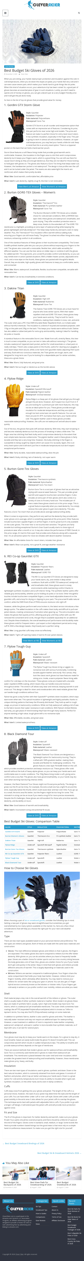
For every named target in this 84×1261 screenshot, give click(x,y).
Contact (54, 1206)
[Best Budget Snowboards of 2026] (68, 1168)
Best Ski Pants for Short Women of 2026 (74, 1211)
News (38, 1224)
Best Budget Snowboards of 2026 (66, 1183)
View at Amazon (48, 282)
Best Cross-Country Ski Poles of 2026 (74, 1241)
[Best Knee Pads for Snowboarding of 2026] (42, 1168)
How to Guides (41, 1213)
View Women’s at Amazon (54, 186)
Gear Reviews (9, 66)
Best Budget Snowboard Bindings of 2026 (23, 1143)
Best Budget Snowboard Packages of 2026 (74, 1227)
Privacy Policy (56, 1213)
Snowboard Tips (41, 1210)
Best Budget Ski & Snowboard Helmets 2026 (59, 1153)
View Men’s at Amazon (28, 186)
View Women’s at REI (51, 640)
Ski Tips (38, 1206)
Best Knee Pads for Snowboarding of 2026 (40, 1183)
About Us (55, 1210)
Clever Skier (24, 74)
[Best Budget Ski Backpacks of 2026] (15, 1168)
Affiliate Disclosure (58, 1220)
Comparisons (40, 1217)
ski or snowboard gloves (35, 920)
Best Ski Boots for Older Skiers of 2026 (74, 1219)
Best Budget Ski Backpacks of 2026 (12, 1183)
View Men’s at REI (31, 640)
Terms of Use (56, 1217)
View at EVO (33, 282)
